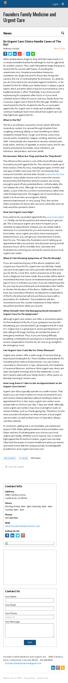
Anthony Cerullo (11, 48)
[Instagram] (23, 536)
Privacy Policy (29, 678)
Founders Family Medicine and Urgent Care (29, 17)
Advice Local (8, 678)
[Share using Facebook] (5, 54)
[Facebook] (7, 536)
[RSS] (63, 668)
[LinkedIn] (12, 536)
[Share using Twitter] (10, 54)
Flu (15, 466)
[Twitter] (18, 536)
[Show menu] (61, 4)
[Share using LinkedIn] (15, 54)
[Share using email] (28, 54)
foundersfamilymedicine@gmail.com (23, 663)
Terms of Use (42, 678)
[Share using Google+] (20, 54)
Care (10, 466)
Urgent (20, 466)
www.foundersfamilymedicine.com (22, 526)
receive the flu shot (54, 174)
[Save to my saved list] (33, 54)
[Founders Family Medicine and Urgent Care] (6, 543)
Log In (55, 4)
